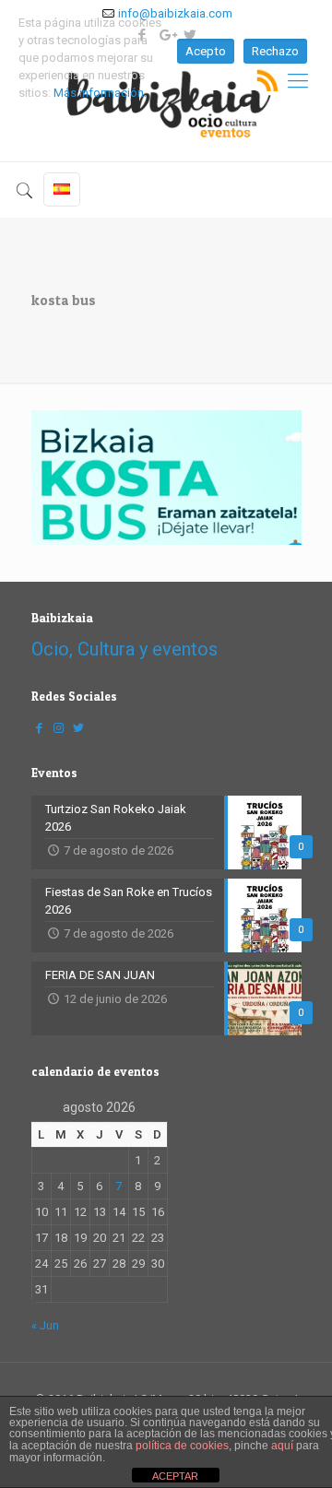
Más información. (100, 93)
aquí (282, 1445)
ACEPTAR (175, 1476)
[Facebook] (39, 728)
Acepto (205, 51)
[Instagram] (59, 728)
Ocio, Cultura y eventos (124, 649)
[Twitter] (78, 728)
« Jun (45, 1325)
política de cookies (182, 1445)
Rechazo (275, 51)
